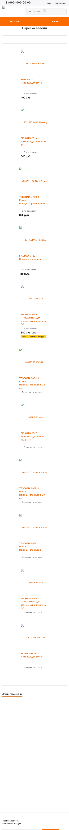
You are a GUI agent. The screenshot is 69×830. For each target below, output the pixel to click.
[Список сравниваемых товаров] (43, 13)
